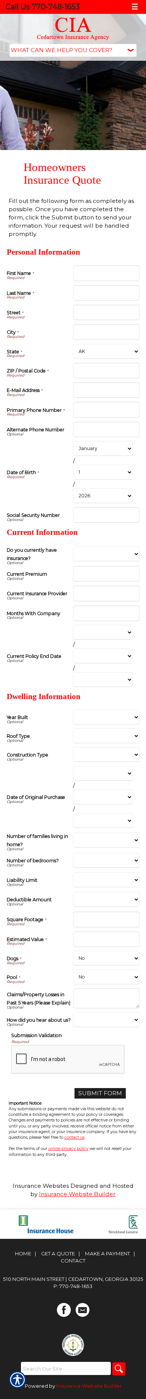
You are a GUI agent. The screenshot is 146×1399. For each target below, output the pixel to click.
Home (23, 1253)
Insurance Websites (41, 1185)
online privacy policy (68, 1148)
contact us (74, 1137)
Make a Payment (107, 1253)
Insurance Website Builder (77, 1194)
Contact (73, 1261)
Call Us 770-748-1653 (43, 6)
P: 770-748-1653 (73, 1286)
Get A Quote (58, 1253)
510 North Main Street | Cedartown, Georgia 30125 (73, 1279)
